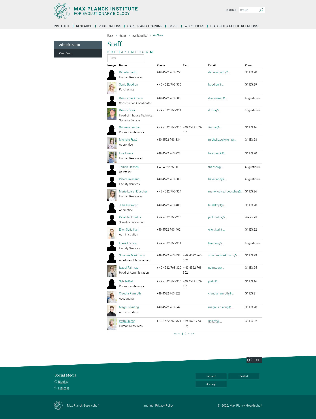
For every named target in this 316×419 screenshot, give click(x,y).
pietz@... (213, 281)
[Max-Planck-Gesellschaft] (60, 405)
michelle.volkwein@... (222, 139)
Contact (244, 376)
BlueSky (63, 381)
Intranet (211, 376)
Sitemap (211, 384)
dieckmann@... (217, 98)
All (151, 52)
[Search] (261, 10)
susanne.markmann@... (223, 255)
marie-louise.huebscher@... (225, 191)
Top (257, 360)
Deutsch (231, 9)
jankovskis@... (217, 217)
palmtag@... (216, 267)
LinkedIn (63, 388)
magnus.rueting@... (221, 307)
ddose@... (214, 110)
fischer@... (215, 127)
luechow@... (216, 243)
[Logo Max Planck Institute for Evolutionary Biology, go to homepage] (122, 11)
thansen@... (216, 167)
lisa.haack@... (217, 153)
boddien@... (216, 84)
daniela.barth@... (219, 72)
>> (192, 333)
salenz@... (215, 321)
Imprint (148, 405)
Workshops (194, 26)
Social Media (65, 375)
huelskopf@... (217, 205)
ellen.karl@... (216, 229)
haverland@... (217, 179)
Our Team (65, 53)
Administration (69, 45)
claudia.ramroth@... (221, 293)
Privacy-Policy (164, 405)
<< (175, 333)
